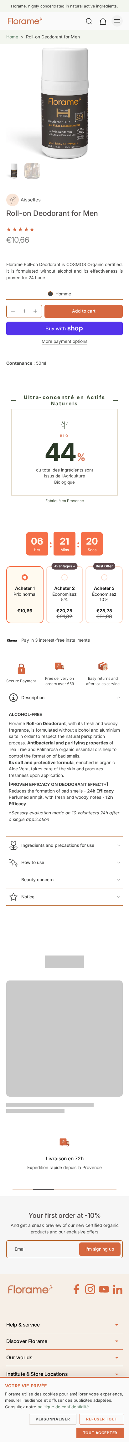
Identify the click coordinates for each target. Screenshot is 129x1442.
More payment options (64, 341)
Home (12, 36)
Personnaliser (53, 1419)
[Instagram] (90, 1289)
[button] (83, 311)
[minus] (13, 311)
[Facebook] (76, 1289)
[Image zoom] (64, 102)
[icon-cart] (103, 21)
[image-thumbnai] (14, 171)
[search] (89, 21)
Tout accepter (100, 1432)
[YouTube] (104, 1289)
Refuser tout (101, 1419)
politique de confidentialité (63, 1406)
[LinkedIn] (118, 1289)
